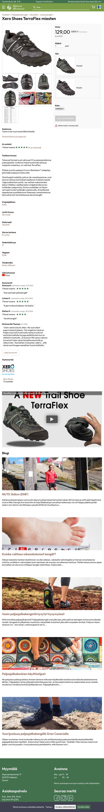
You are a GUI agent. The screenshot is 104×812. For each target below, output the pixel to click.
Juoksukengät (47, 14)
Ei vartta (6, 235)
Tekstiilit (6, 224)
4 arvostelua (34, 147)
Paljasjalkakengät (20, 14)
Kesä (4, 265)
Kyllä (4, 204)
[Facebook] (57, 798)
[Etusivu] (16, 9)
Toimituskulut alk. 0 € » (11, 1)
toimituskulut (83, 32)
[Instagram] (63, 798)
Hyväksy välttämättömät (65, 807)
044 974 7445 (14, 796)
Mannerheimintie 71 (11, 774)
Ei (3, 245)
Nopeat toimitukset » (45, 1)
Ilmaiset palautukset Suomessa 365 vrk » (85, 1)
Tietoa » (49, 807)
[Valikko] (3, 7)
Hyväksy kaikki (83, 807)
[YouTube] (70, 798)
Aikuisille (34, 14)
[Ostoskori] (93, 7)
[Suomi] (99, 7)
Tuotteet (6, 14)
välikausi (11, 265)
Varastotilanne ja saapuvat (14, 136)
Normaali (6, 214)
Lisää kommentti (10, 353)
